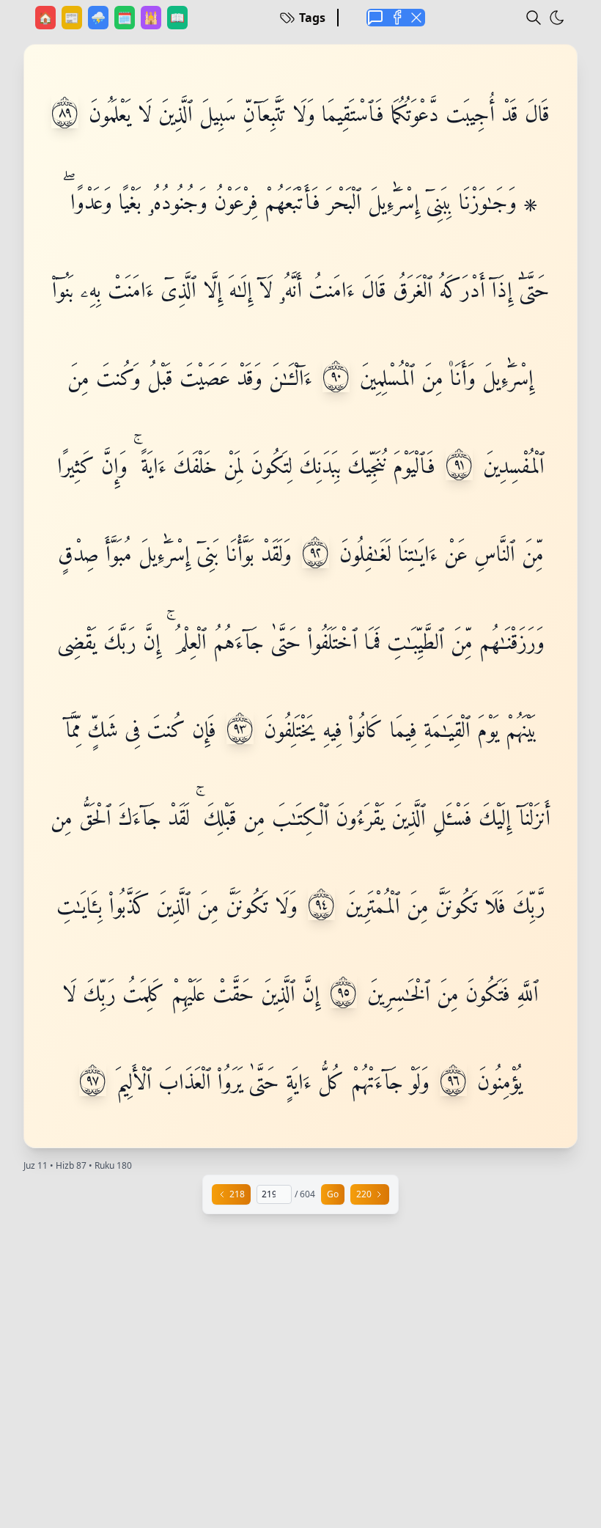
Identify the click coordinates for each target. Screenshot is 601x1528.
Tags (312, 18)
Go (333, 1194)
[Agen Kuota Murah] (375, 17)
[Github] (396, 17)
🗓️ (126, 17)
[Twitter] (416, 17)
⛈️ (99, 17)
